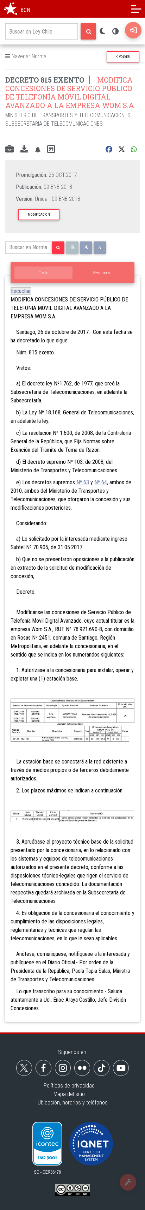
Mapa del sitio (69, 1094)
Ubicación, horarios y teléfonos (73, 1102)
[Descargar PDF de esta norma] (24, 150)
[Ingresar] (133, 30)
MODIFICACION (39, 214)
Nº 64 (100, 482)
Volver (124, 57)
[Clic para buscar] (88, 31)
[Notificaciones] (37, 149)
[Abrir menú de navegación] (136, 9)
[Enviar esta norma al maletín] (9, 150)
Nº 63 (82, 482)
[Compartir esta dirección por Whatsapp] (134, 149)
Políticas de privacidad (69, 1085)
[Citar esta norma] (51, 149)
